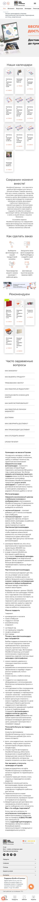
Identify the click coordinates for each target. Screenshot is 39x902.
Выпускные (19, 8)
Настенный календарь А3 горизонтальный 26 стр (19, 111)
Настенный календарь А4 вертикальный (9, 110)
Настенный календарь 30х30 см (30, 137)
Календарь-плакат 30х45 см (9, 164)
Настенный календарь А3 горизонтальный (19, 138)
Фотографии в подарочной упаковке (9, 341)
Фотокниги (11, 8)
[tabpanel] (19, 38)
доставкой (9, 487)
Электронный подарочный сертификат (19, 313)
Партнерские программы (10, 851)
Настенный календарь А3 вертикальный (9, 82)
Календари (28, 8)
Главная (5, 12)
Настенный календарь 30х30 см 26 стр (9, 137)
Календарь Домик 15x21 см (19, 80)
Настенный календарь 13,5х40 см (30, 82)
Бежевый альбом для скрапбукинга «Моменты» (19, 342)
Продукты (6, 859)
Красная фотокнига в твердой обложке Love (9, 313)
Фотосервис (27, 650)
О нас (4, 847)
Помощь (5, 867)
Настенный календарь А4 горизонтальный (30, 110)
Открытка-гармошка (30, 311)
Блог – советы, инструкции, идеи (12, 849)
